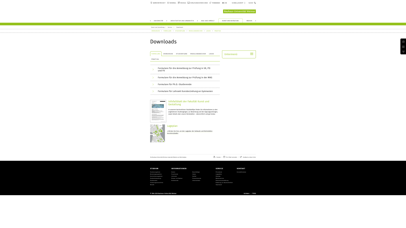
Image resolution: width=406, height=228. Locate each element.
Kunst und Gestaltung (158, 27)
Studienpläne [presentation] (181, 54)
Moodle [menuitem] (183, 3)
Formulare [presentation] (155, 54)
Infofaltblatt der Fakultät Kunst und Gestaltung (188, 103)
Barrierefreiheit (159, 3)
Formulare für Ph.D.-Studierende (175, 84)
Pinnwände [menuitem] (216, 3)
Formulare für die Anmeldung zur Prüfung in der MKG (185, 77)
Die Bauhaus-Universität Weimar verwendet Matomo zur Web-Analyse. (168, 157)
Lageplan (172, 125)
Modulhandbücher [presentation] (198, 54)
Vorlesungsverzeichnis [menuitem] (199, 3)
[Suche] (255, 2)
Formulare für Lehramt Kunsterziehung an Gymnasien (185, 91)
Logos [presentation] (211, 54)
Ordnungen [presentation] (168, 54)
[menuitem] (158, 2)
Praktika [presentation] (155, 59)
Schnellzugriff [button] (237, 3)
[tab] (156, 53)
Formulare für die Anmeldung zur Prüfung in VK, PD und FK (184, 69)
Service (170, 27)
